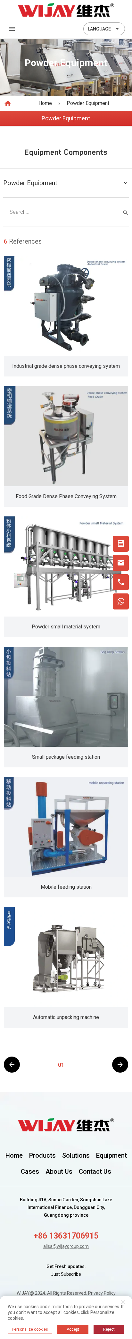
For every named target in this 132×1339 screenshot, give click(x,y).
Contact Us (95, 1171)
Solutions (76, 1155)
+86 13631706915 (66, 1236)
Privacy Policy (102, 1293)
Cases (30, 1171)
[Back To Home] (66, 9)
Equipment (111, 1155)
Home (14, 1155)
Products (42, 1155)
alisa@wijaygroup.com (66, 1246)
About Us (58, 1171)
